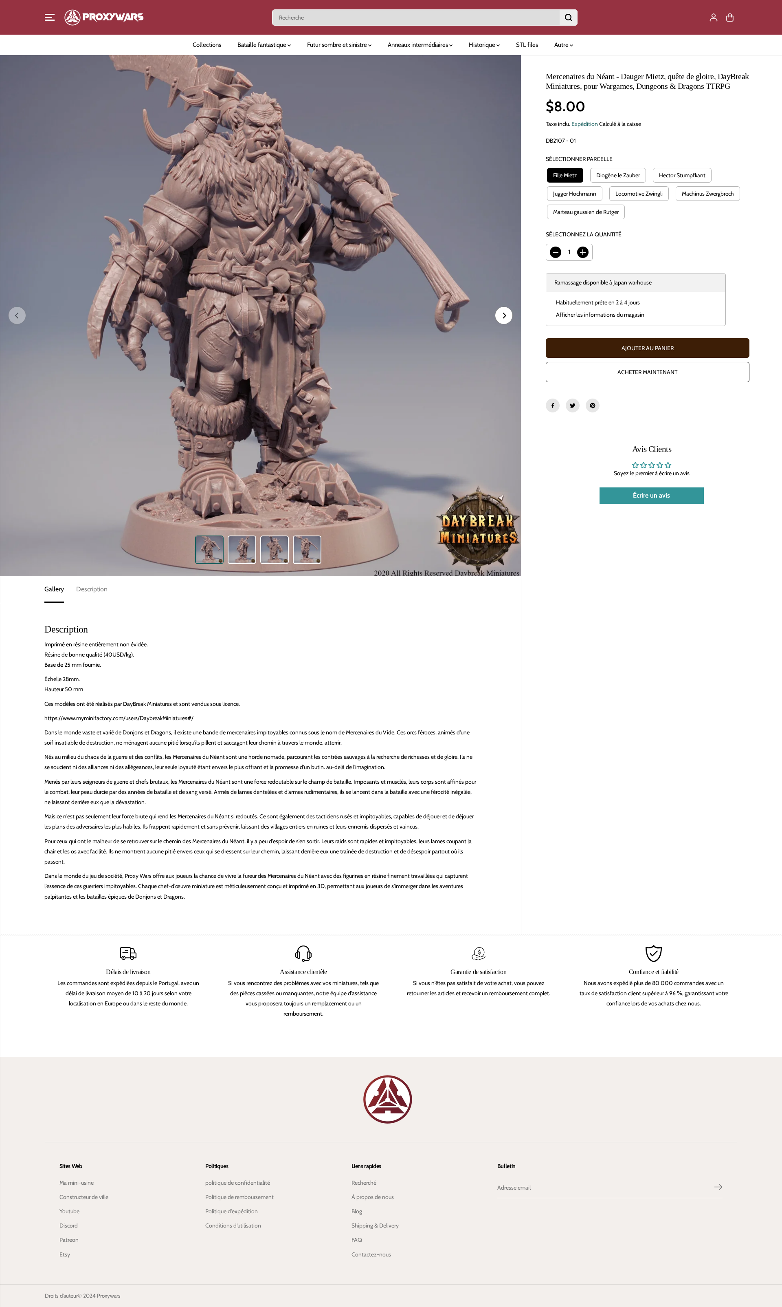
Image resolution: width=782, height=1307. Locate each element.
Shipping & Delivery (375, 1225)
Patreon (69, 1239)
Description (92, 589)
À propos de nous (372, 1197)
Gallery (54, 589)
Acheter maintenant (647, 372)
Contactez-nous (371, 1254)
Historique (482, 44)
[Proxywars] (104, 17)
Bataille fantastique (262, 44)
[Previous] (17, 315)
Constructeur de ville (83, 1197)
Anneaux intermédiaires (418, 44)
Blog (356, 1211)
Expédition (584, 124)
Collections (207, 44)
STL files (527, 44)
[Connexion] (713, 17)
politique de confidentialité (237, 1182)
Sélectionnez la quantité (584, 234)
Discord (68, 1225)
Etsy (64, 1254)
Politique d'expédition (231, 1211)
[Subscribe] (718, 1188)
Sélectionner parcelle (579, 159)
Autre (562, 44)
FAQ (356, 1239)
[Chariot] (730, 17)
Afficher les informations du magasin (600, 314)
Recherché (363, 1182)
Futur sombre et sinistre (337, 44)
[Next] (504, 315)
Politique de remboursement (239, 1197)
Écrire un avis (651, 495)
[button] (50, 17)
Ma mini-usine (76, 1182)
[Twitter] (573, 405)
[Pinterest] (593, 405)
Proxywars (109, 1295)
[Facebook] (553, 405)
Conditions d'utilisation (233, 1225)
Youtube (69, 1211)
